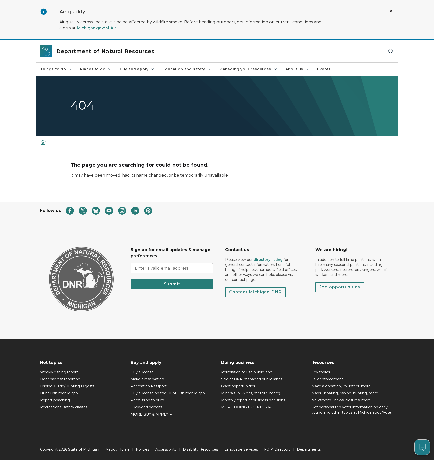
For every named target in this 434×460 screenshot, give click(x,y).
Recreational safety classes (63, 407)
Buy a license (142, 372)
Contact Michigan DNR (255, 292)
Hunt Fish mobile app (59, 393)
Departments (309, 449)
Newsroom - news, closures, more (341, 400)
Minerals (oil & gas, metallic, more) (250, 393)
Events (324, 69)
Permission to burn (147, 400)
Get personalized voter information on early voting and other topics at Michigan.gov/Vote (351, 410)
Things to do (53, 69)
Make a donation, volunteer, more (341, 386)
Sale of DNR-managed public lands (251, 379)
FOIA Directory (277, 449)
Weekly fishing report (59, 372)
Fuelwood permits (146, 407)
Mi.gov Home (117, 449)
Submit (172, 284)
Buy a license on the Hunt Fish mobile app (168, 393)
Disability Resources (200, 449)
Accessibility (166, 449)
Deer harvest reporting (60, 379)
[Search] (391, 51)
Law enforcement (327, 379)
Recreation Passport (149, 386)
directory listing (268, 259)
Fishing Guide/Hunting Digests (67, 386)
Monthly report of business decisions (253, 400)
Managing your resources (245, 69)
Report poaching (55, 400)
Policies (142, 449)
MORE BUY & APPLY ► (152, 414)
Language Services (241, 449)
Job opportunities (339, 287)
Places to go (93, 69)
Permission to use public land (246, 372)
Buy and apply (134, 69)
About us (294, 69)
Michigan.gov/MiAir (96, 28)
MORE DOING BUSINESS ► (246, 407)
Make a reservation (147, 379)
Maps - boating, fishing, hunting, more (344, 393)
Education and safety (183, 69)
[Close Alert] (391, 11)
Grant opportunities (238, 386)
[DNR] (43, 142)
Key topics (320, 372)
